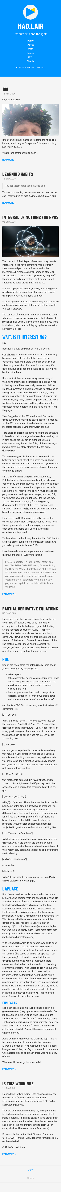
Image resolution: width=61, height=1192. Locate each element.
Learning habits (17, 174)
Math (30, 49)
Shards (30, 61)
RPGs (30, 57)
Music (30, 53)
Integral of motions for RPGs (30, 217)
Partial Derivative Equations (30, 608)
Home (30, 40)
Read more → (9, 160)
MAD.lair (30, 25)
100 (5, 89)
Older (30, 1169)
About (31, 44)
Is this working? (18, 1083)
